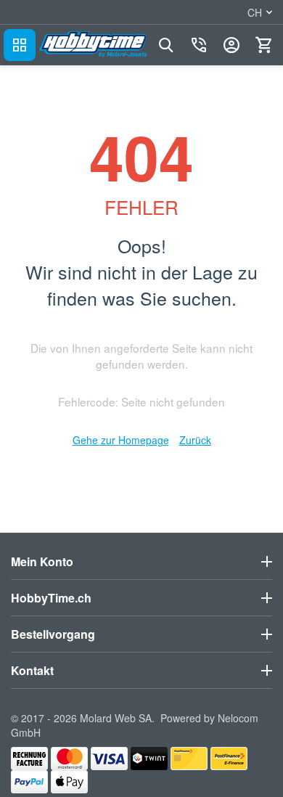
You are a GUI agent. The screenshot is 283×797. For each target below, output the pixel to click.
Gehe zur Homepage (121, 440)
